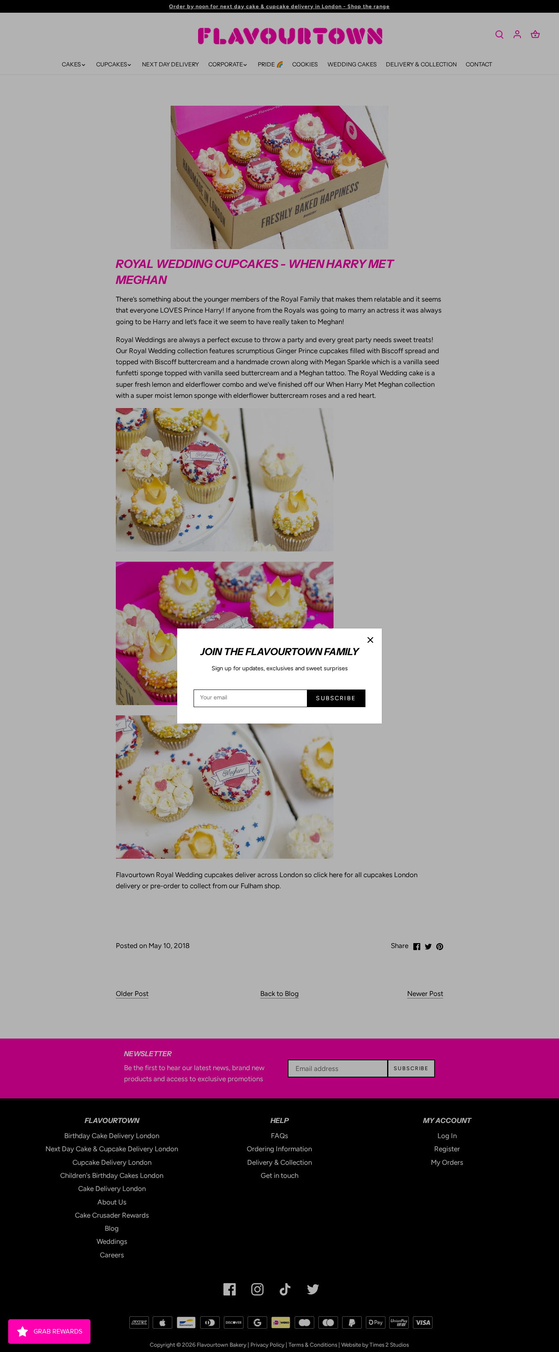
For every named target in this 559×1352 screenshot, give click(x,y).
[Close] (370, 640)
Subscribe (336, 698)
